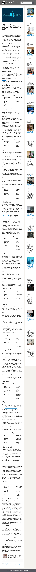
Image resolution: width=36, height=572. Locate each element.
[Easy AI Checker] (3, 2)
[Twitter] (3, 560)
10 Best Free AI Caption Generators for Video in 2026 (30, 159)
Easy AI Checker (13, 2)
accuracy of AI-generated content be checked (12, 171)
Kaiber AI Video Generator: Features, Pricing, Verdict (30, 16)
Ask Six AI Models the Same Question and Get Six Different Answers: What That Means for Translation (30, 266)
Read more (29, 175)
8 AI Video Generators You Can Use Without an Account (30, 240)
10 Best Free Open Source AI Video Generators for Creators (30, 214)
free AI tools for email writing (11, 408)
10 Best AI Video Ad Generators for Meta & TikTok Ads (30, 132)
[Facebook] (2, 560)
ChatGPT (4, 80)
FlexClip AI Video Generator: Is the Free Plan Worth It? (30, 292)
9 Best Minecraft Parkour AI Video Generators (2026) (30, 113)
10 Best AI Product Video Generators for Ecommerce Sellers (30, 347)
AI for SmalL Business (7, 563)
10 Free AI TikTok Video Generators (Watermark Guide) (30, 35)
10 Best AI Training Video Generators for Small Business (30, 94)
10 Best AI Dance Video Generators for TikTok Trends (30, 75)
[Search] (33, 3)
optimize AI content (6, 215)
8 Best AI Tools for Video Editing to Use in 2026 (11, 564)
